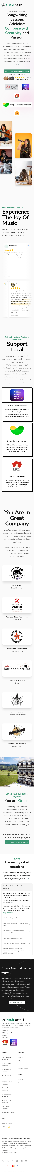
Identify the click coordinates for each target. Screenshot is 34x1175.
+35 (12, 78)
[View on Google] (19, 245)
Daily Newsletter (7, 1123)
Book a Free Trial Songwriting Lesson (17, 71)
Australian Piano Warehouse (17, 617)
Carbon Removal (23, 1068)
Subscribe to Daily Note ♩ (10, 1152)
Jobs (20, 1065)
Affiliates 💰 (6, 1127)
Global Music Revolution (17, 648)
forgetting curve (8, 913)
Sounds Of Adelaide (17, 680)
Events (21, 1057)
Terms (20, 1083)
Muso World (17, 585)
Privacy (21, 1079)
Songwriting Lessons (8, 1112)
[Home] (16, 5)
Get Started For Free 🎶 (17, 1002)
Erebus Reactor (17, 712)
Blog (20, 1061)
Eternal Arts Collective (17, 744)
